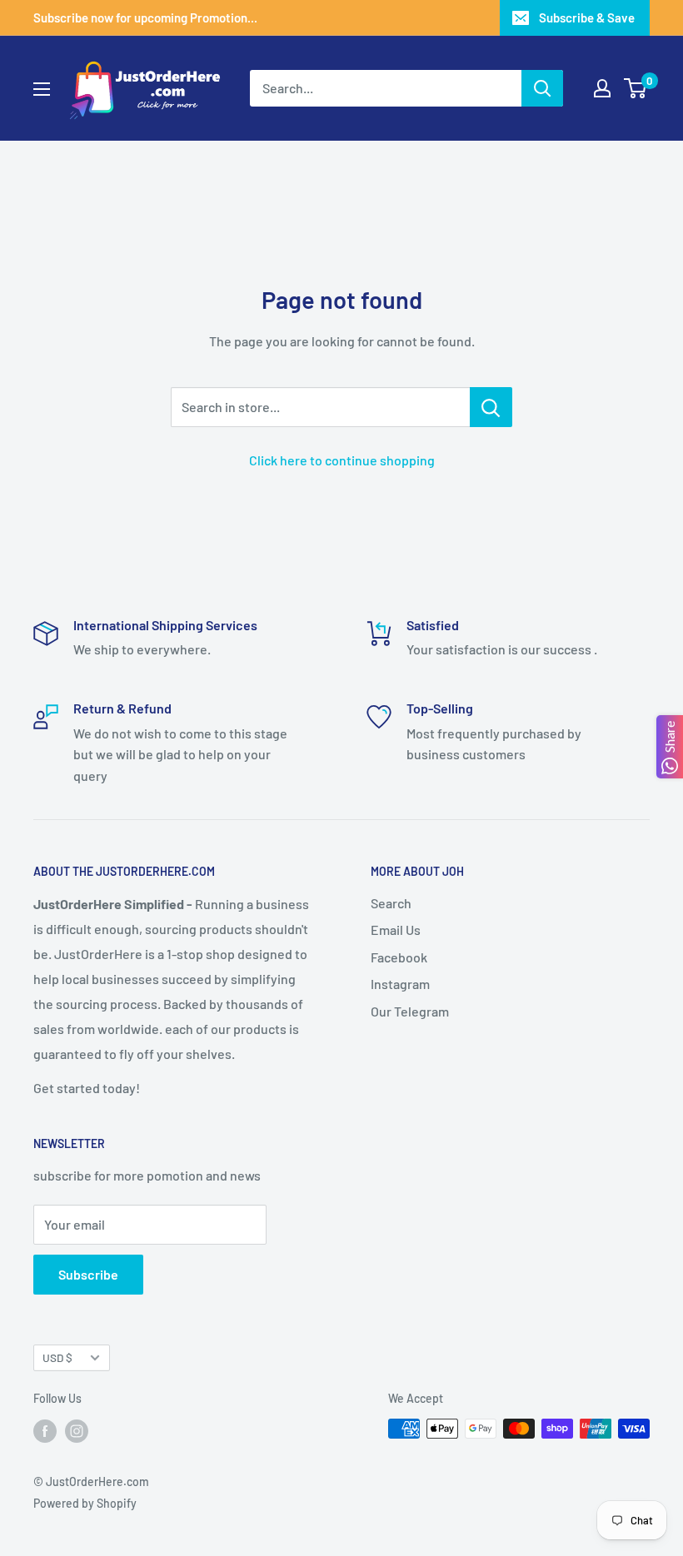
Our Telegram (410, 1011)
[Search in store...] (491, 407)
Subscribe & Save (587, 17)
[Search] (542, 88)
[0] (636, 88)
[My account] (602, 88)
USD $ (57, 1357)
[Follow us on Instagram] (76, 1430)
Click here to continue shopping (342, 460)
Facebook (399, 957)
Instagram (400, 984)
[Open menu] (41, 89)
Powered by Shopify (85, 1503)
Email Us (396, 929)
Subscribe (88, 1274)
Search (391, 903)
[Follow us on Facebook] (45, 1430)
